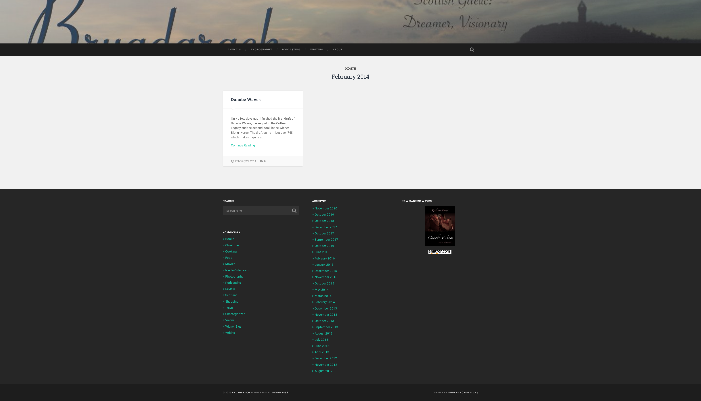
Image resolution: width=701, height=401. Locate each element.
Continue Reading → (245, 145)
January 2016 (324, 264)
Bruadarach (241, 392)
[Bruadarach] (350, 22)
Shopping (231, 301)
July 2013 (321, 339)
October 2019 (324, 214)
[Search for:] (261, 210)
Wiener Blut (233, 326)
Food (228, 257)
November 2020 (326, 208)
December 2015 (326, 271)
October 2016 (324, 246)
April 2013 (322, 352)
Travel (229, 308)
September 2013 (326, 327)
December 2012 (326, 358)
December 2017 (326, 227)
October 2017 (324, 233)
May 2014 (322, 289)
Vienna (230, 320)
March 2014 (323, 296)
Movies (230, 264)
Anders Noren (458, 392)
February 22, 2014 (245, 161)
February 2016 (325, 258)
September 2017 (326, 239)
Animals (234, 49)
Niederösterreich (236, 270)
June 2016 (322, 252)
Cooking (231, 251)
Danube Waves (246, 99)
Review (230, 289)
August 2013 (324, 333)
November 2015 (326, 277)
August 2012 (324, 371)
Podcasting (291, 49)
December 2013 (326, 308)
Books (229, 239)
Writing (316, 49)
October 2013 (324, 321)
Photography (261, 49)
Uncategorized (235, 314)
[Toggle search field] (472, 49)
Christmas (232, 245)
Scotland (231, 295)
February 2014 (325, 302)
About (337, 49)
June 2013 (322, 346)
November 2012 (326, 364)
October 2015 (324, 283)
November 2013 (326, 314)
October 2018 (324, 221)
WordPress (280, 392)
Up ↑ (475, 392)
